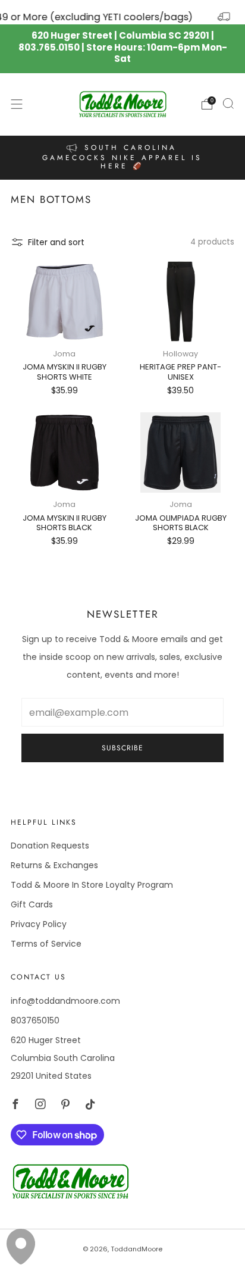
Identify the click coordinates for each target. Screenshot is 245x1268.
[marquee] (122, 12)
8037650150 (35, 1020)
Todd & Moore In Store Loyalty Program (92, 885)
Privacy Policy (39, 924)
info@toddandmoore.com (65, 1001)
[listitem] (123, 158)
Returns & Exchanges (54, 865)
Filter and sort (56, 242)
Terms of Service (46, 944)
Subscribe (122, 748)
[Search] (228, 103)
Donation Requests (50, 845)
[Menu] (17, 104)
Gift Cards (32, 904)
